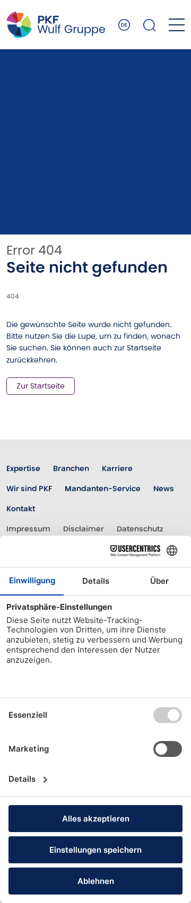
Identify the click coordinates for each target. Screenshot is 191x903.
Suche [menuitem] (149, 25)
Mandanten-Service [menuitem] (103, 488)
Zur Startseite (40, 386)
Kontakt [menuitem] (20, 508)
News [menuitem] (163, 488)
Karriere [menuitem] (117, 468)
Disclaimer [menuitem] (83, 528)
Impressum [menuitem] (28, 528)
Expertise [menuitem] (23, 468)
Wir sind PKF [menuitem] (29, 488)
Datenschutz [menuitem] (140, 528)
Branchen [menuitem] (71, 468)
